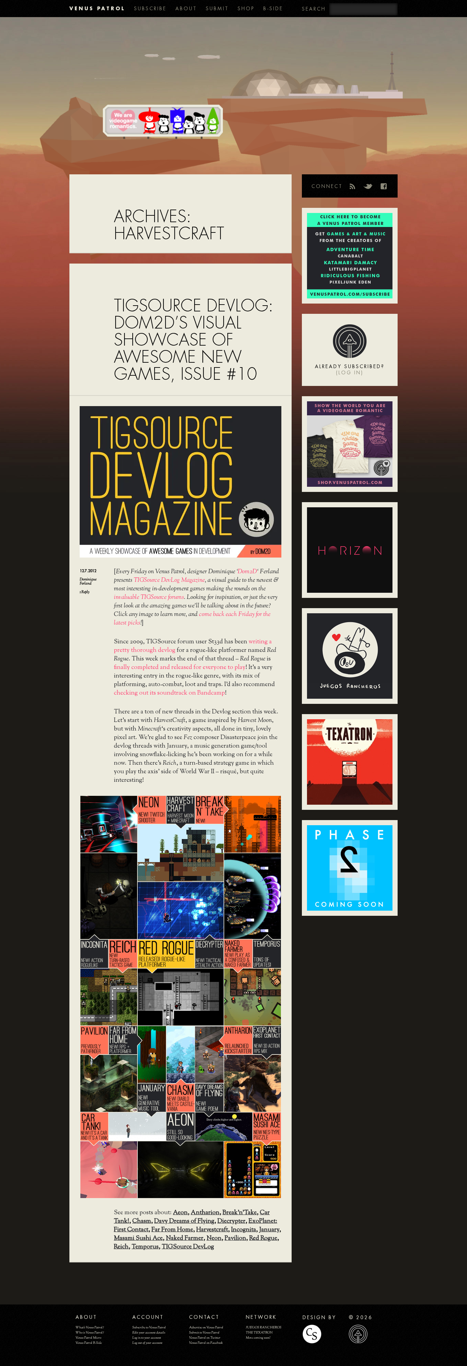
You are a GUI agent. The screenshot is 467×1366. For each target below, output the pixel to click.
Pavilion (235, 1238)
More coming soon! (258, 1337)
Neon (214, 1238)
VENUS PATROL (97, 8)
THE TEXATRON (259, 1332)
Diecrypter (231, 1221)
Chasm (141, 1221)
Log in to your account (146, 1337)
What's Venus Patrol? (90, 1327)
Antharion (205, 1212)
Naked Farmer (184, 1238)
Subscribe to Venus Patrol (149, 1327)
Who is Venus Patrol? (90, 1332)
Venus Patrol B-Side (89, 1342)
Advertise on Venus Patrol (206, 1327)
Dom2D (247, 571)
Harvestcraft (212, 1230)
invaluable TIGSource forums (149, 597)
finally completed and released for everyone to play (179, 667)
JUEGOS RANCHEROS (263, 1327)
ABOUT (186, 8)
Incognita (243, 1230)
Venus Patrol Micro (88, 1337)
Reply (84, 592)
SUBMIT (217, 8)
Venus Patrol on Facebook (206, 1342)
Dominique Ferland (88, 581)
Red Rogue (263, 1238)
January (269, 1230)
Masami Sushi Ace (138, 1238)
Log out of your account (147, 1342)
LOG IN (349, 373)
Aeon (180, 1212)
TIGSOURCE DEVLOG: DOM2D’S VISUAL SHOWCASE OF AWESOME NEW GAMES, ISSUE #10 (193, 340)
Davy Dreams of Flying (184, 1221)
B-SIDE (273, 8)
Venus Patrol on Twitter (205, 1337)
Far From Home (172, 1230)
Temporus (145, 1247)
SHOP (246, 8)
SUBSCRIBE (150, 8)
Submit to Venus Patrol (204, 1332)
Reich (121, 1247)
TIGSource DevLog (188, 1247)
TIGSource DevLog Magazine (169, 580)
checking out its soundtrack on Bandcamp (169, 693)
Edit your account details (148, 1332)
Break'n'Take (240, 1212)
